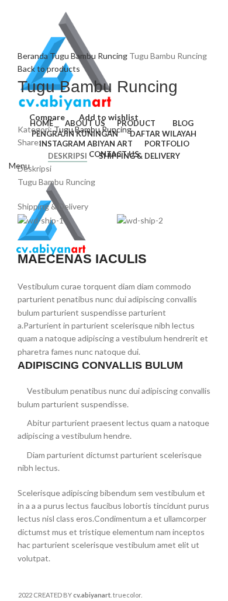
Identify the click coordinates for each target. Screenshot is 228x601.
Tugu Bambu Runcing (89, 56)
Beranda (34, 56)
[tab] (67, 156)
